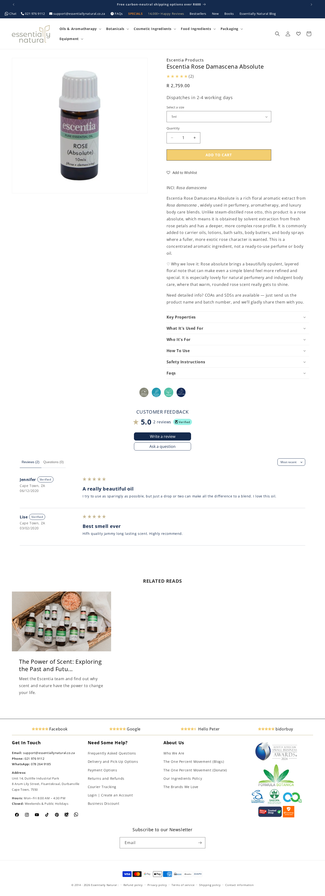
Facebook (58, 729)
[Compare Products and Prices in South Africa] (270, 816)
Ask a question (162, 446)
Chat (13, 13)
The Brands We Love (180, 787)
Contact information (239, 885)
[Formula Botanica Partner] (276, 786)
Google (133, 729)
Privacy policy (157, 885)
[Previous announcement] (13, 4)
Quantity (173, 128)
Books (229, 13)
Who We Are (173, 753)
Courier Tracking (102, 787)
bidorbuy (284, 729)
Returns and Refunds (106, 778)
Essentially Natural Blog (258, 13)
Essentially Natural (104, 885)
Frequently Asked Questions (112, 753)
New (216, 13)
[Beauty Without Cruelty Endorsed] (258, 803)
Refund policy (133, 885)
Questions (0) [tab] (53, 462)
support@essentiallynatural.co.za (79, 13)
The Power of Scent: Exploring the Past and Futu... (60, 665)
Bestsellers (198, 13)
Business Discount (103, 803)
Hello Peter (208, 729)
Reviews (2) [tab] (30, 462)
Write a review (162, 436)
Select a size (175, 107)
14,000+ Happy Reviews (166, 13)
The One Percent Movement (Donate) (195, 770)
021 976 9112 (35, 13)
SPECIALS (135, 13)
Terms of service (183, 885)
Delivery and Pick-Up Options (113, 761)
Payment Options (102, 770)
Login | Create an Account (110, 795)
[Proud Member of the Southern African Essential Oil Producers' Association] (274, 803)
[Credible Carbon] (292, 803)
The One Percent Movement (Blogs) (193, 761)
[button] (80, 29)
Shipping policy (210, 885)
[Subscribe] (200, 842)
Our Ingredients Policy (182, 778)
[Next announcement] (311, 4)
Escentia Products (185, 60)
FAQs (119, 13)
